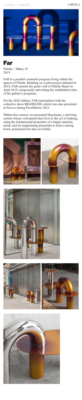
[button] (74, 4)
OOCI (11, 4)
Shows (24, 4)
